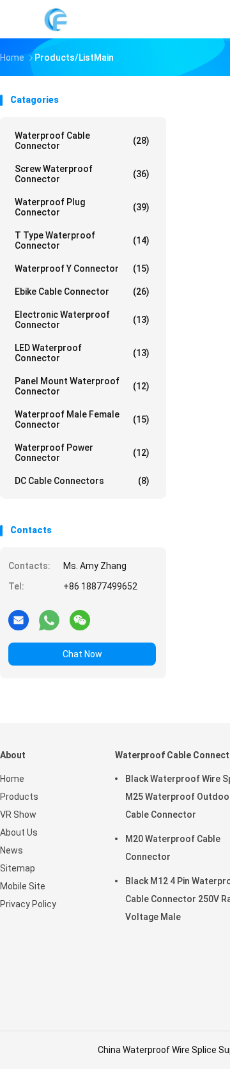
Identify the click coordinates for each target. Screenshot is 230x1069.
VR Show (18, 814)
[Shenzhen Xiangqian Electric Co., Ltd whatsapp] (49, 619)
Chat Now (82, 654)
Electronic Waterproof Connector (82, 319)
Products (19, 797)
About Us (19, 832)
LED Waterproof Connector (82, 353)
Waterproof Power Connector (82, 452)
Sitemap (17, 868)
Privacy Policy (28, 904)
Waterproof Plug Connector (82, 207)
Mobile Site (22, 886)
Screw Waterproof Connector (82, 174)
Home (12, 779)
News (11, 850)
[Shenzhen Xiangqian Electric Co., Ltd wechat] (80, 619)
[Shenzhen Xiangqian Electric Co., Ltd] (56, 19)
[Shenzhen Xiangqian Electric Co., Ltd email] (18, 619)
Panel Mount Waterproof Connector (82, 386)
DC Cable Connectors (82, 481)
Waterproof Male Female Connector (82, 419)
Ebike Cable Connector (82, 291)
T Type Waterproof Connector (82, 240)
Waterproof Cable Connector (82, 140)
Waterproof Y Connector (82, 268)
